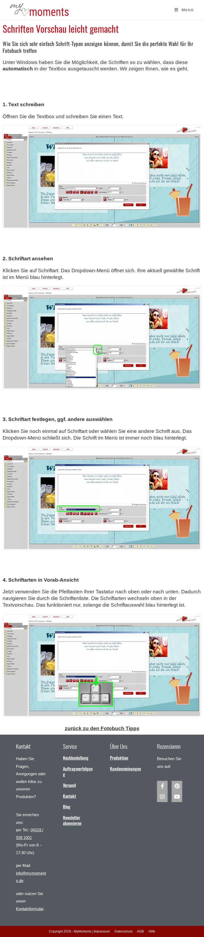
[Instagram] (162, 796)
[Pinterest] (177, 786)
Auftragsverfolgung (78, 771)
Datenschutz (123, 931)
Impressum (102, 931)
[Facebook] (162, 786)
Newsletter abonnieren (72, 820)
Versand (69, 785)
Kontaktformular (29, 908)
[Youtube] (177, 796)
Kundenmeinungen (125, 768)
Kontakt (69, 796)
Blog (66, 806)
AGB (140, 931)
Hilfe (151, 931)
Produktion (119, 758)
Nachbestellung (75, 758)
